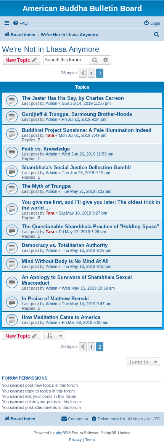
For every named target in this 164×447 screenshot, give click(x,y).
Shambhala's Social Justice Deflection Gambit (76, 167)
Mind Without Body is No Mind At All (65, 261)
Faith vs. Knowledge (46, 149)
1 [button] (91, 73)
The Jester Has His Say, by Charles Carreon (73, 98)
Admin (51, 103)
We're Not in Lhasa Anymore (50, 49)
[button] (83, 73)
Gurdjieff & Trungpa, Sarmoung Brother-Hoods (77, 114)
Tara (50, 135)
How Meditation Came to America (61, 317)
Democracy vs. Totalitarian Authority (65, 245)
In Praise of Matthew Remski (55, 298)
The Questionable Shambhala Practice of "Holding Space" (90, 226)
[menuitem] (20, 23)
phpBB (62, 433)
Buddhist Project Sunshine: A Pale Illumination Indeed (86, 130)
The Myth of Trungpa (46, 186)
